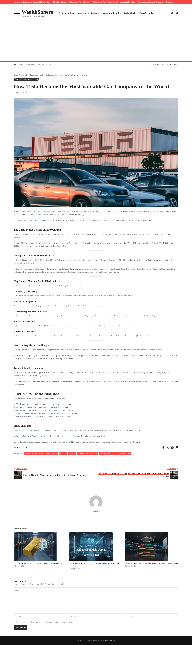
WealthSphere (37, 12)
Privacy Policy (30, 64)
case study (54, 453)
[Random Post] (171, 64)
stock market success (118, 453)
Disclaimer (41, 64)
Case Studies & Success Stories (30, 75)
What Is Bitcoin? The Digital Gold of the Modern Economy (38, 563)
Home (16, 75)
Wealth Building (67, 13)
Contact (49, 64)
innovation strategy (92, 453)
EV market (80, 453)
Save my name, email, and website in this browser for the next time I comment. (45, 622)
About (20, 64)
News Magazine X (110, 640)
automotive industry (31, 453)
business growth (44, 453)
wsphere (96, 511)
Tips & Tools (146, 13)
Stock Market (130, 13)
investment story (105, 453)
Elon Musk (72, 453)
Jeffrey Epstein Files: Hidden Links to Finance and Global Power (151, 563)
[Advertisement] (96, 42)
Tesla (128, 453)
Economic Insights (111, 13)
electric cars (63, 453)
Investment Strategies (88, 13)
